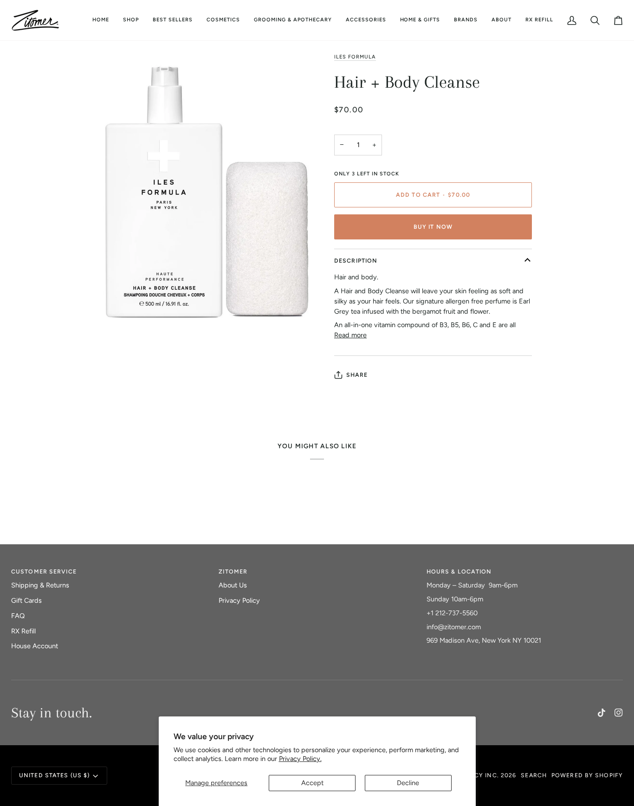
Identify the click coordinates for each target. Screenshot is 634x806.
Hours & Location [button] (459, 571)
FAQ (18, 616)
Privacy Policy (239, 600)
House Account (34, 646)
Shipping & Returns (40, 585)
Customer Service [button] (44, 571)
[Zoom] (113, 324)
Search (534, 775)
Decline (408, 783)
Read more (350, 335)
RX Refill (23, 631)
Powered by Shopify (587, 775)
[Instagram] (619, 713)
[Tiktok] (601, 713)
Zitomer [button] (233, 571)
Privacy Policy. (300, 758)
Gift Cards (26, 600)
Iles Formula (355, 57)
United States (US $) (54, 775)
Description (355, 260)
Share (357, 374)
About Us (233, 585)
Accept (312, 783)
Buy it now (433, 226)
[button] (223, 20)
